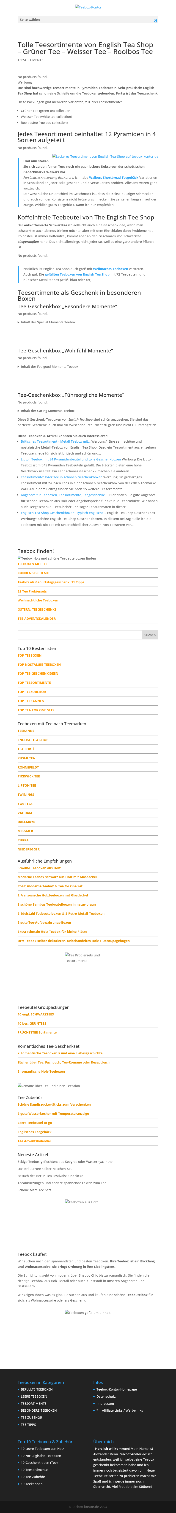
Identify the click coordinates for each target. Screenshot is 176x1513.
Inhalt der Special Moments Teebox (48, 322)
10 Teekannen (32, 1484)
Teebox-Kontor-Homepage (116, 1389)
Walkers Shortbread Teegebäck (113, 177)
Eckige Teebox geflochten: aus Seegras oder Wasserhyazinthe (65, 1161)
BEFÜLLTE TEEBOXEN (37, 1389)
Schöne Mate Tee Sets (34, 1190)
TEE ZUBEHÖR (31, 1417)
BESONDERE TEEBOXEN (39, 1410)
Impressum (105, 1403)
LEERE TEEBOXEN (34, 1396)
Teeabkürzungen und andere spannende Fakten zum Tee (62, 1183)
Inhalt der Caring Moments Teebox (48, 411)
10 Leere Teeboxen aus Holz (42, 1448)
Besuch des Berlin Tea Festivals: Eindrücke (50, 1176)
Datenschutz (106, 1396)
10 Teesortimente (34, 1469)
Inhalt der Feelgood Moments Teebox (49, 366)
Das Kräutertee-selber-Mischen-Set (45, 1169)
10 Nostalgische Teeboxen (41, 1455)
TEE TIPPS (28, 1424)
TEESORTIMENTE (30, 60)
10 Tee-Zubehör (33, 1477)
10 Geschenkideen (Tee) (39, 1462)
